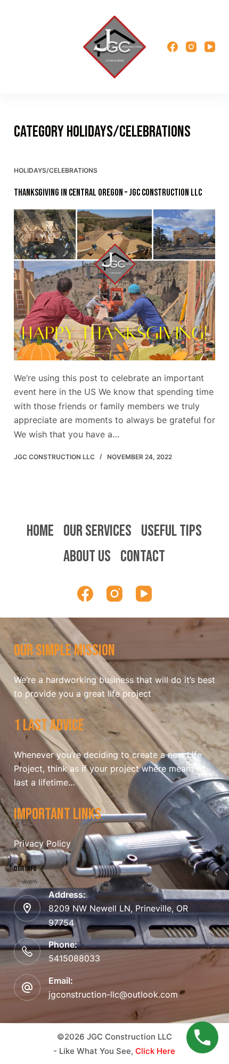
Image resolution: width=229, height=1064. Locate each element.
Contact (142, 556)
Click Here (155, 1051)
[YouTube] (210, 46)
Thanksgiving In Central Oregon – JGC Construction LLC (108, 192)
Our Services (97, 531)
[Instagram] (191, 46)
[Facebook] (172, 46)
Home (40, 531)
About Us (87, 556)
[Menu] (18, 47)
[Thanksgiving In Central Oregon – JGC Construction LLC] (114, 284)
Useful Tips (171, 531)
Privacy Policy (42, 843)
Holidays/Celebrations (55, 170)
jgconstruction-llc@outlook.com (113, 994)
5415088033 (74, 958)
